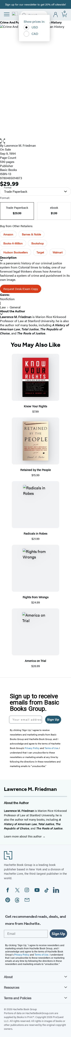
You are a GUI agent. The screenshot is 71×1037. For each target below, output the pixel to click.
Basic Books (8, 169)
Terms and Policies (17, 997)
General (15, 307)
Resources (11, 987)
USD (35, 27)
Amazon (8, 234)
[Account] (55, 14)
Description (8, 257)
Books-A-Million (13, 243)
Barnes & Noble (31, 234)
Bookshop (37, 243)
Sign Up (53, 719)
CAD (35, 33)
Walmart (58, 252)
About (8, 976)
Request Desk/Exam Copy (20, 289)
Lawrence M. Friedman (20, 145)
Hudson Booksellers (15, 252)
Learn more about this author (23, 836)
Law (3, 307)
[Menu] (6, 14)
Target (40, 252)
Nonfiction (7, 299)
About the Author (12, 311)
